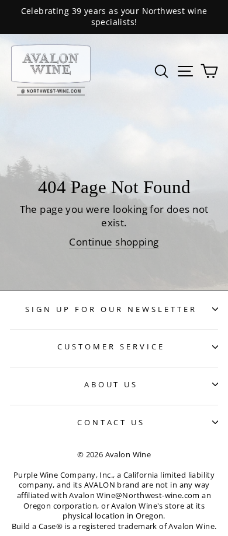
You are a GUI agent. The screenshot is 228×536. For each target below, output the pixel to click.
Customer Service (111, 346)
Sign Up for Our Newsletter (110, 309)
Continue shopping (113, 241)
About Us (111, 384)
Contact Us (111, 422)
